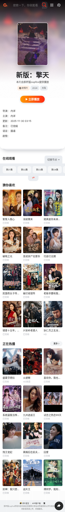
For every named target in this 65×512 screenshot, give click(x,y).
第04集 (54, 169)
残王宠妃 (7, 452)
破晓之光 (7, 256)
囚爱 (46, 452)
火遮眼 (26, 377)
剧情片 (25, 88)
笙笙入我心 (9, 219)
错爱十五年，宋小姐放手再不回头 (12, 330)
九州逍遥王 (29, 414)
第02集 (24, 169)
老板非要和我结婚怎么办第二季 (53, 293)
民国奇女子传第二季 (12, 293)
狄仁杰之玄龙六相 (53, 330)
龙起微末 (28, 219)
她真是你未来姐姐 (53, 219)
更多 (56, 343)
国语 (13, 130)
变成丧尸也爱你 (31, 256)
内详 (13, 110)
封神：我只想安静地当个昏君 (12, 489)
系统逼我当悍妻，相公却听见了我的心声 (12, 414)
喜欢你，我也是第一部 (53, 377)
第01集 (9, 169)
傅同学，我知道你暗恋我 (53, 489)
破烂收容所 (29, 293)
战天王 (26, 489)
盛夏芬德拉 (9, 377)
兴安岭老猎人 (30, 330)
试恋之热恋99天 (52, 414)
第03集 (39, 169)
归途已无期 (50, 256)
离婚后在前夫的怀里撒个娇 (32, 452)
